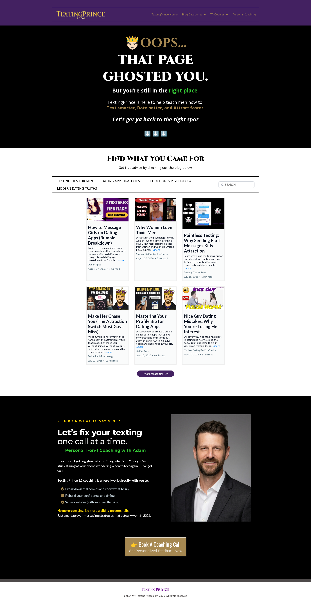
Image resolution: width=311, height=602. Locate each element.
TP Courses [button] (217, 14)
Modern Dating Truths (77, 188)
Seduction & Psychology (169, 181)
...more (120, 260)
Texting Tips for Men (75, 181)
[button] (204, 14)
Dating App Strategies (121, 181)
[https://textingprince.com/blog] (81, 14)
